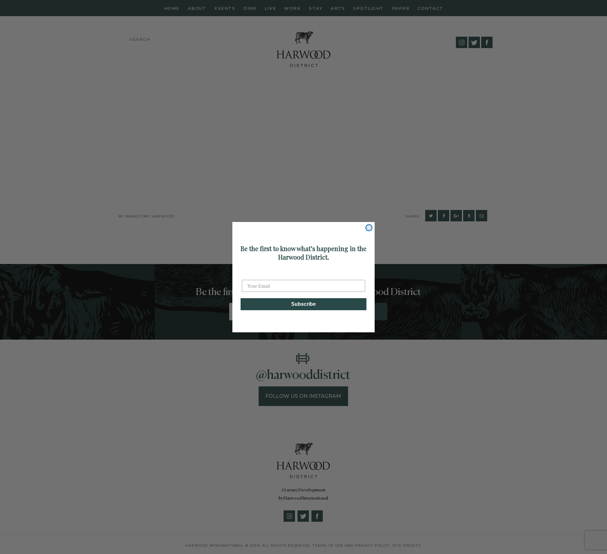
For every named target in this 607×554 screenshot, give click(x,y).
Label (248, 274)
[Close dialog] (369, 228)
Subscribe (303, 304)
